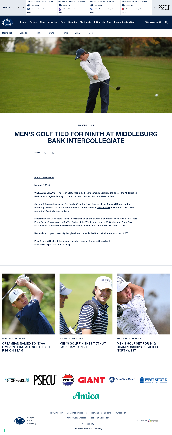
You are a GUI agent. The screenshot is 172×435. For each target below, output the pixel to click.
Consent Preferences (77, 413)
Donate (78, 33)
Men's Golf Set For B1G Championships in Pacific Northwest (137, 347)
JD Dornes (46, 204)
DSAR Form (120, 413)
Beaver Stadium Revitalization (129, 22)
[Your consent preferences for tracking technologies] (4, 430)
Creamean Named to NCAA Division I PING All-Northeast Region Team (26, 347)
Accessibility (88, 424)
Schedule (24, 33)
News (65, 33)
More (91, 33)
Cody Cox (127, 222)
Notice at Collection (99, 418)
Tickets (33, 22)
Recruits (72, 22)
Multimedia (85, 22)
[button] (24, 7)
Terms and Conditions (101, 413)
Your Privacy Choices (76, 418)
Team (37, 33)
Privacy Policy (56, 413)
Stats (51, 33)
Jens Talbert (103, 208)
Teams (23, 22)
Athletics (52, 22)
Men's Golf (7, 338)
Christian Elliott (123, 219)
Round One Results (44, 178)
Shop (42, 22)
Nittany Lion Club (102, 22)
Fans (62, 22)
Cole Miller (50, 219)
